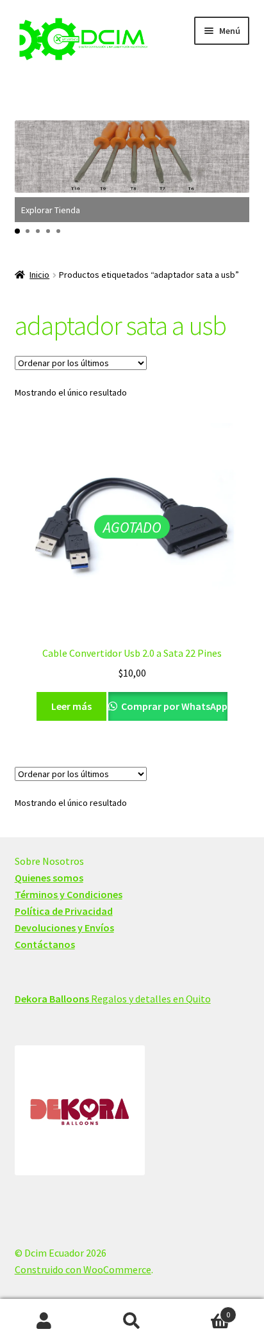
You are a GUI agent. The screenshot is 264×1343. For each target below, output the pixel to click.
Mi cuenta (44, 1321)
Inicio (39, 274)
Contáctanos (45, 944)
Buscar (132, 1321)
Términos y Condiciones (68, 894)
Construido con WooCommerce (83, 1269)
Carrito (203, 1310)
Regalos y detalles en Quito (113, 998)
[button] (17, 231)
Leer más (71, 706)
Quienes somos (49, 877)
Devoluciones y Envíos (64, 927)
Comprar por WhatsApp (173, 706)
